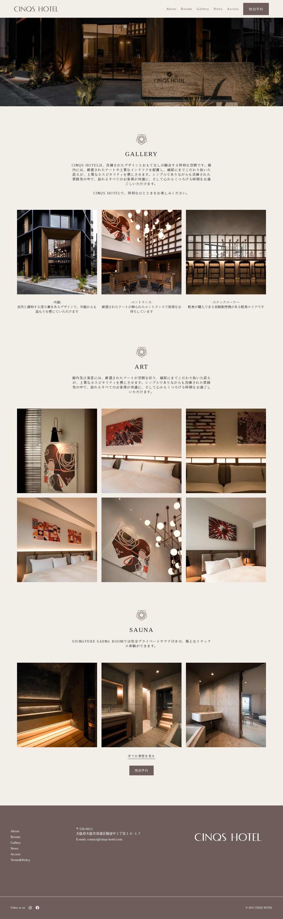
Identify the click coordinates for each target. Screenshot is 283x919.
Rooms (186, 9)
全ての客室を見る (141, 756)
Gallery (203, 9)
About (171, 9)
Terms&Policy (20, 860)
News (218, 9)
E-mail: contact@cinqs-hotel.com (99, 839)
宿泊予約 (256, 9)
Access (233, 9)
